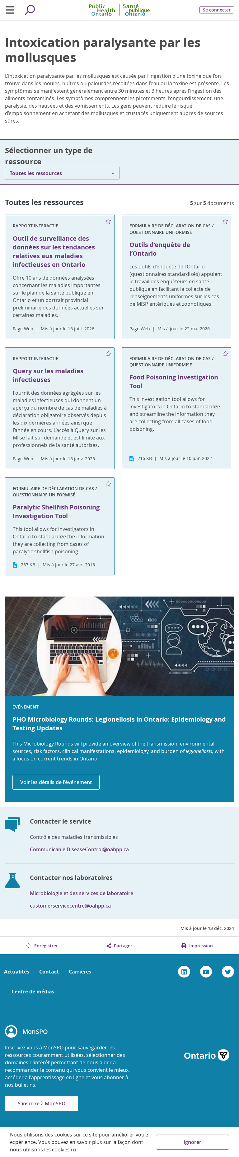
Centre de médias (33, 991)
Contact (49, 971)
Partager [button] (122, 946)
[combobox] (62, 173)
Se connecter (217, 10)
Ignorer (192, 1142)
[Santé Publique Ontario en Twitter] (228, 972)
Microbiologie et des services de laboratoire (81, 893)
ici (74, 1149)
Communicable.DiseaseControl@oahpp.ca (79, 849)
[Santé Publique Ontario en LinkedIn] (184, 972)
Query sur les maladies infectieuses (48, 375)
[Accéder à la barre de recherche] (30, 10)
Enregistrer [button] (45, 946)
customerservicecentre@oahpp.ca (70, 905)
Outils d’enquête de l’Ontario (159, 249)
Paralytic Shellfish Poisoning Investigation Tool (56, 511)
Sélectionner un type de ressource (48, 156)
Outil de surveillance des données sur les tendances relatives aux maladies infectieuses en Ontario (54, 251)
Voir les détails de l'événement (56, 782)
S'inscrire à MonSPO (42, 1103)
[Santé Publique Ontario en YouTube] (206, 972)
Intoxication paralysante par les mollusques (103, 50)
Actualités (16, 971)
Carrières (80, 971)
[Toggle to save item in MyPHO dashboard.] (108, 221)
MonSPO (35, 1031)
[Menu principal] (10, 10)
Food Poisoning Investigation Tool (173, 381)
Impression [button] (200, 946)
